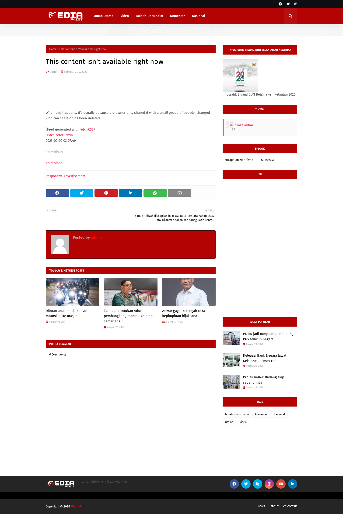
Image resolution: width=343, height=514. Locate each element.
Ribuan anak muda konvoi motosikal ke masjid (66, 313)
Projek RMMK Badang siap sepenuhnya (263, 380)
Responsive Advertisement (65, 176)
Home (53, 49)
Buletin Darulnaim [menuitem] (149, 16)
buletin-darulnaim (237, 414)
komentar (261, 414)
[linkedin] (292, 484)
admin (54, 71)
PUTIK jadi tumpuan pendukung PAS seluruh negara (268, 336)
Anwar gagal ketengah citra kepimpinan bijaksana (183, 313)
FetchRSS (87, 129)
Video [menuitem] (124, 16)
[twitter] (288, 4)
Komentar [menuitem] (177, 16)
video (243, 422)
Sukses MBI (268, 160)
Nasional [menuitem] (198, 16)
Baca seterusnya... (61, 135)
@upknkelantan (241, 125)
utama (229, 422)
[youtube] (281, 484)
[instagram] (295, 4)
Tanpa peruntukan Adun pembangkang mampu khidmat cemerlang (129, 316)
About (275, 506)
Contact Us (290, 506)
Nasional (279, 414)
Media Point (79, 506)
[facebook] (280, 4)
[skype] (257, 484)
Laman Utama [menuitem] (103, 16)
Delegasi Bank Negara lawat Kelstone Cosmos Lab (264, 358)
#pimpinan (54, 163)
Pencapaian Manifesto (238, 160)
